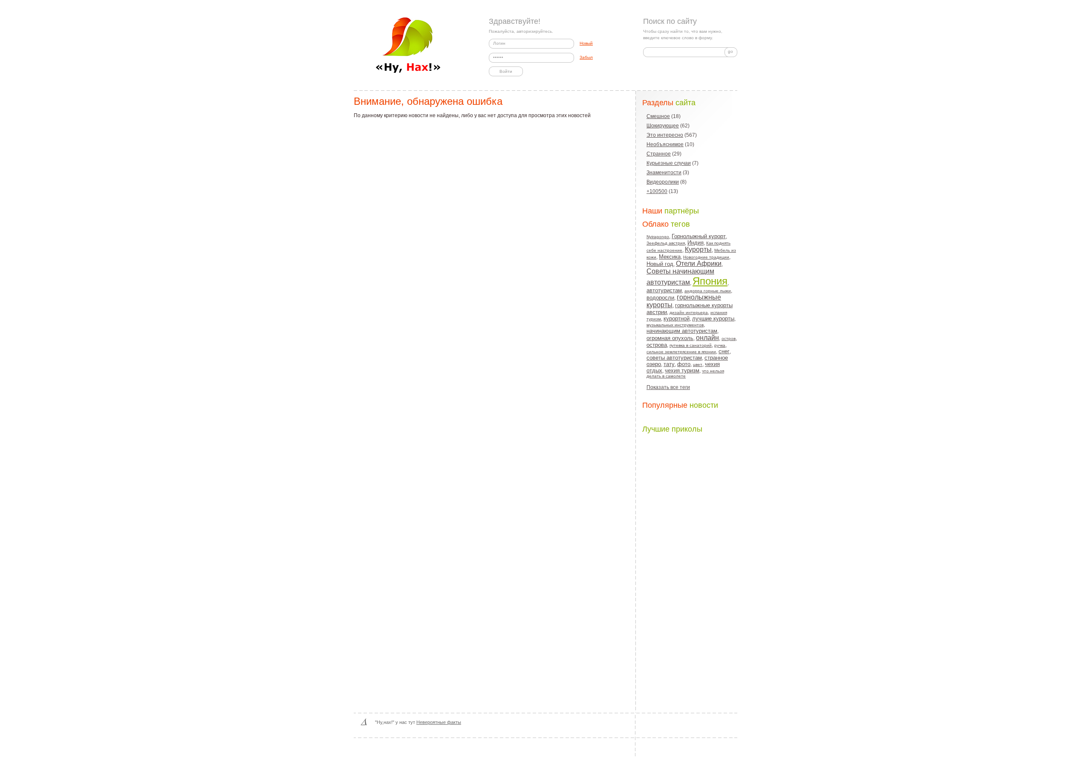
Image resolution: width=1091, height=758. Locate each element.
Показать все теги (668, 387)
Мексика (670, 257)
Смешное (658, 116)
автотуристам (664, 290)
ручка (719, 345)
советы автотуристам (674, 358)
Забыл (586, 57)
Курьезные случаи (669, 163)
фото (683, 364)
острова (657, 345)
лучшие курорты (713, 318)
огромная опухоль (670, 338)
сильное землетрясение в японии (681, 351)
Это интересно (665, 135)
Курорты (698, 249)
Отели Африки (699, 263)
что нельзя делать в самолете (685, 373)
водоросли (660, 297)
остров (729, 338)
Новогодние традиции (706, 257)
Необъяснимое (665, 144)
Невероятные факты (438, 722)
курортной (677, 318)
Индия (695, 242)
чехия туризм (682, 370)
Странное (659, 154)
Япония (710, 281)
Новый (586, 43)
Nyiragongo (658, 236)
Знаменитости (664, 173)
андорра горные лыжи (707, 290)
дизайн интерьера (689, 312)
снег (724, 351)
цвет (697, 364)
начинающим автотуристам (682, 331)
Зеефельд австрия (666, 243)
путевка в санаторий (691, 345)
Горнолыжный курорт (699, 236)
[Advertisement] (692, 566)
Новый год (660, 264)
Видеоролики (663, 182)
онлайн (707, 337)
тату (669, 364)
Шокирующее (663, 126)
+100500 (657, 191)
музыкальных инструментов (675, 325)
